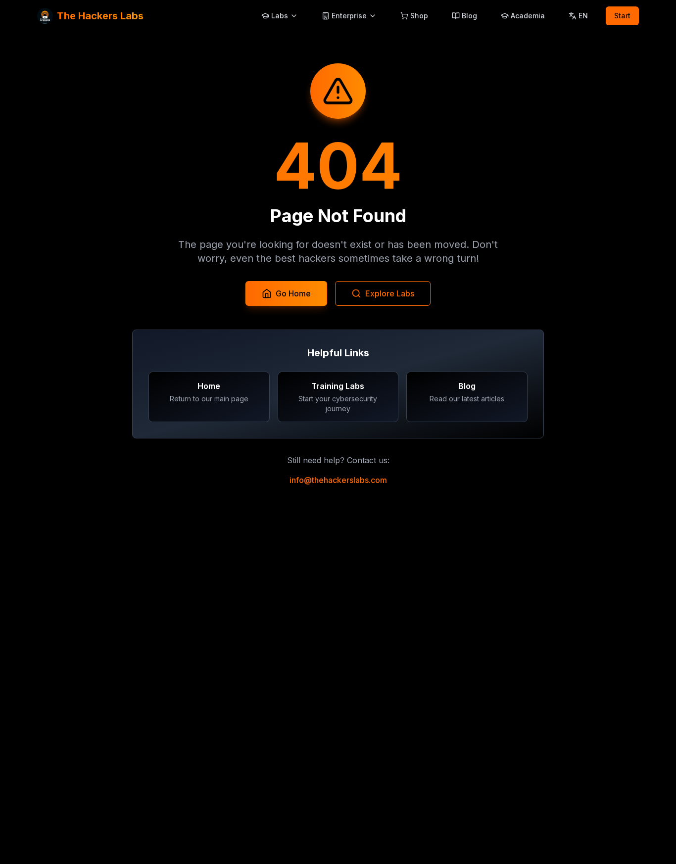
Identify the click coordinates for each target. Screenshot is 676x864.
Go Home (293, 293)
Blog (469, 15)
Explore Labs (389, 293)
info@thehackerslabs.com (338, 480)
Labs (279, 15)
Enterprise (349, 15)
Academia (528, 15)
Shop (419, 15)
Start (622, 15)
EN (583, 15)
